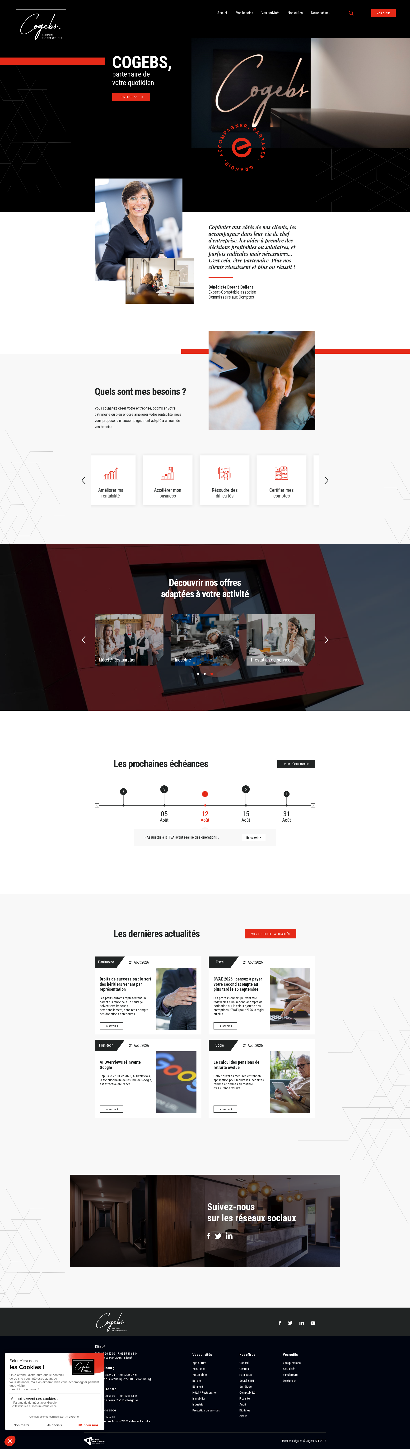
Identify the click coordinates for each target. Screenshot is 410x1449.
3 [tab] (212, 674)
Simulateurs (290, 1375)
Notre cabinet (320, 13)
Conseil (244, 1363)
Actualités (289, 1369)
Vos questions (292, 1363)
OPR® (243, 1416)
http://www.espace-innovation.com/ (94, 1441)
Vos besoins (244, 13)
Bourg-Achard (105, 1389)
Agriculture (199, 1363)
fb (280, 1323)
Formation (245, 1375)
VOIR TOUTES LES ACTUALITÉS (270, 934)
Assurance (198, 1369)
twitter (290, 1323)
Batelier (106, 660)
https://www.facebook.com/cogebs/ (208, 1236)
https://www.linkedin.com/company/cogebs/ (229, 1235)
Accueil (222, 13)
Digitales (244, 1410)
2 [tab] (205, 674)
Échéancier (289, 1380)
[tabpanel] (129, 640)
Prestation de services (206, 1410)
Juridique (245, 1386)
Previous (83, 480)
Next (326, 480)
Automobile (199, 1375)
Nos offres (295, 13)
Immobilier (260, 660)
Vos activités (270, 13)
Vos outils (384, 13)
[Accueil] (41, 2)
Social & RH (246, 1380)
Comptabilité (247, 1392)
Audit (242, 1404)
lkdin (301, 1322)
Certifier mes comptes (233, 480)
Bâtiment (183, 660)
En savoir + (111, 1026)
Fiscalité (244, 1398)
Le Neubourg (104, 1368)
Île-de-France (105, 1410)
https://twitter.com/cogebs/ (218, 1236)
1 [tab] (198, 674)
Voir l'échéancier (296, 764)
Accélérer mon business (119, 480)
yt (313, 1322)
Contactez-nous (131, 97)
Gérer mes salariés (290, 480)
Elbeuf (100, 1347)
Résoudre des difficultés (176, 480)
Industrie (197, 1404)
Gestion (244, 1369)
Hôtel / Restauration (204, 1392)
